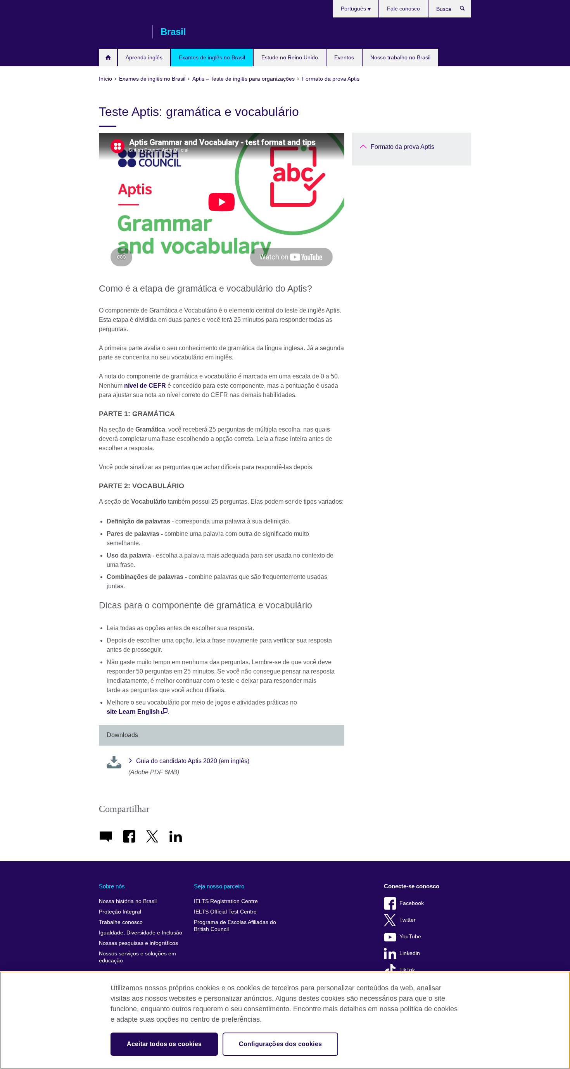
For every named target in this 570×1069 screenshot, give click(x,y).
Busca (466, 10)
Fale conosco (403, 8)
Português (354, 8)
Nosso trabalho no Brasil (400, 57)
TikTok (407, 970)
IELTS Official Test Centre (225, 912)
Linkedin (409, 953)
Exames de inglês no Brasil (212, 57)
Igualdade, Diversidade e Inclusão (140, 933)
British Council (122, 31)
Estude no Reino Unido (289, 57)
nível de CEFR (145, 385)
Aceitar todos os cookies (164, 1044)
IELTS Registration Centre (226, 901)
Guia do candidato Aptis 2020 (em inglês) (192, 761)
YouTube (410, 936)
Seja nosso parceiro (219, 886)
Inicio (108, 57)
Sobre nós (112, 886)
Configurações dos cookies (280, 1044)
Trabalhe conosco (121, 922)
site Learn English (133, 711)
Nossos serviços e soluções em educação (137, 957)
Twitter (407, 920)
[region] (285, 1020)
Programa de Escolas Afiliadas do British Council (235, 925)
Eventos (344, 57)
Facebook (411, 903)
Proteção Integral (120, 912)
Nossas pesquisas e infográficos (138, 943)
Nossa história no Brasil (128, 901)
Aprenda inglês (144, 57)
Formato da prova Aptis (402, 146)
